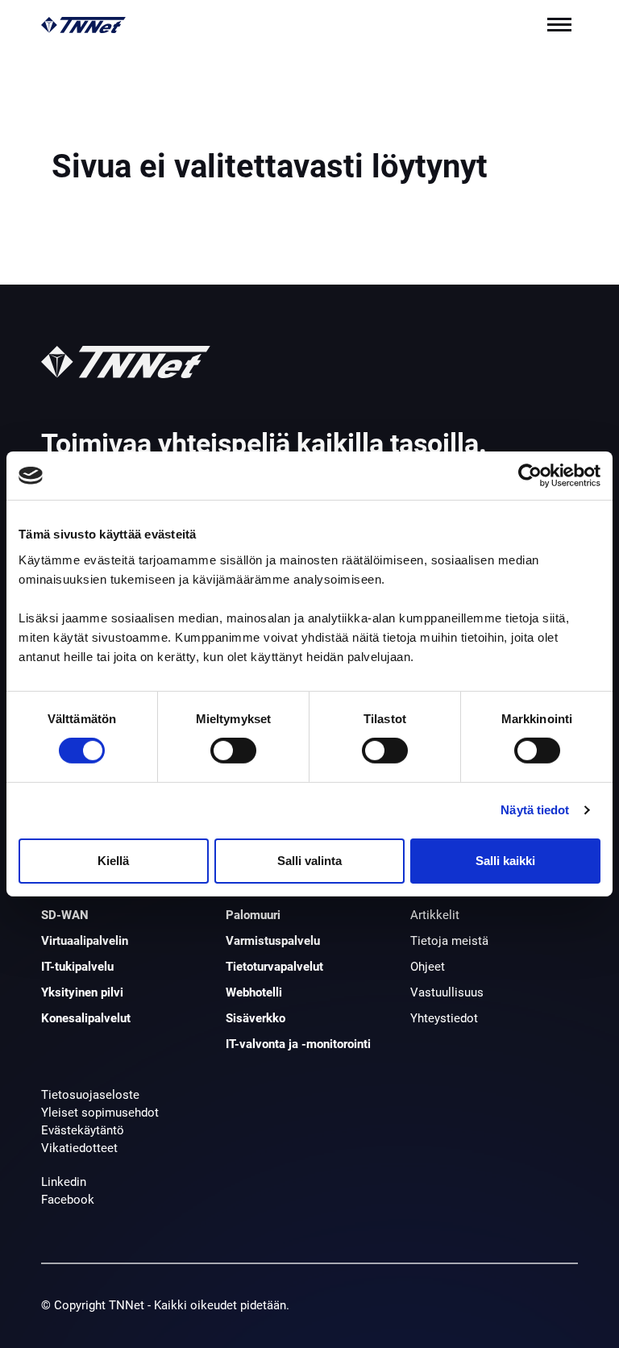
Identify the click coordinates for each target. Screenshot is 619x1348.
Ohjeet (427, 966)
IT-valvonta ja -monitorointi (298, 1044)
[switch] (233, 750)
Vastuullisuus (447, 992)
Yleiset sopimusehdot (100, 1112)
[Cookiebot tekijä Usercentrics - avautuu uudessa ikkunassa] (529, 476)
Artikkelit (434, 915)
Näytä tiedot (535, 810)
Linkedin (63, 1182)
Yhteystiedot (444, 1018)
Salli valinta (309, 860)
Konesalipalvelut (86, 1018)
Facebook (67, 1199)
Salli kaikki (505, 860)
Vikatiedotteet (79, 1148)
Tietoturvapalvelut (274, 966)
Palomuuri (253, 915)
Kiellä (113, 860)
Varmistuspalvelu (273, 941)
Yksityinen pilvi (82, 992)
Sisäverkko (255, 1018)
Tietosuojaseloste (90, 1095)
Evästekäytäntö (82, 1130)
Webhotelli (254, 992)
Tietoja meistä (449, 941)
